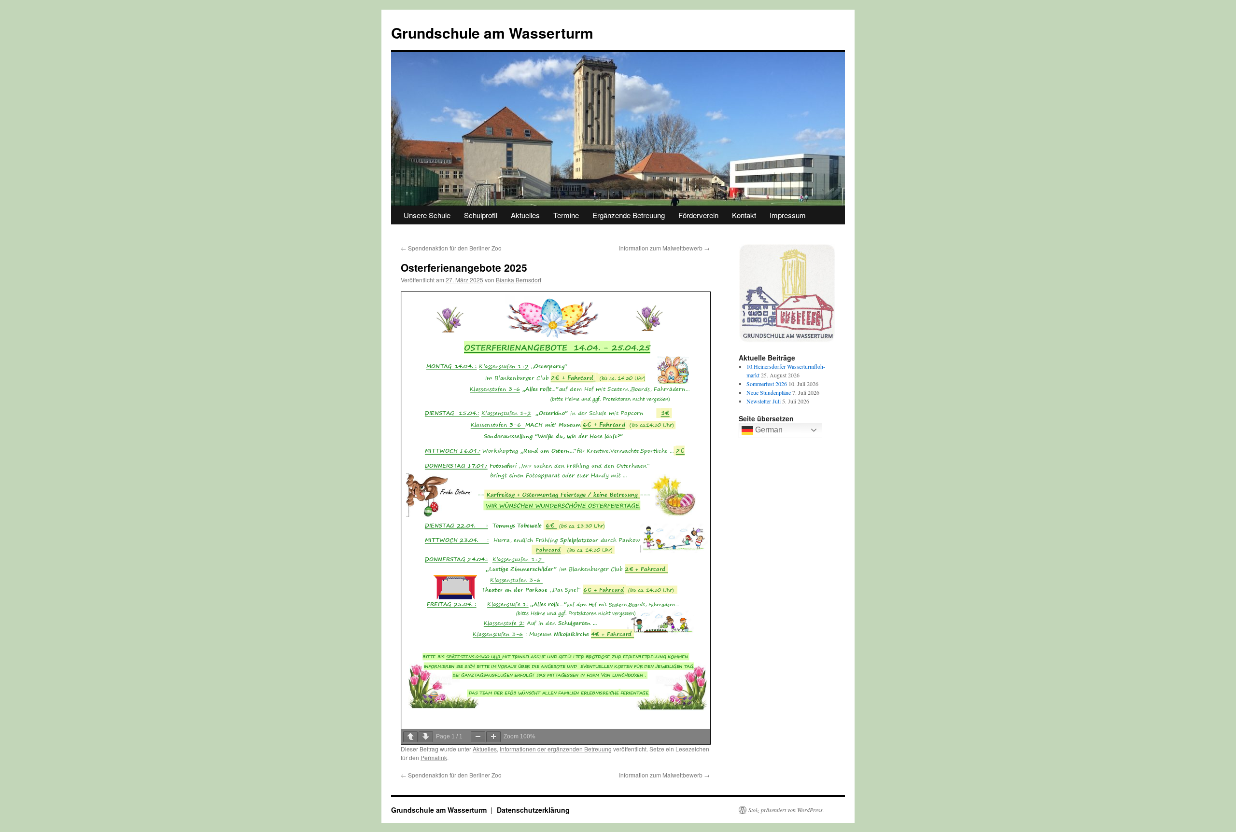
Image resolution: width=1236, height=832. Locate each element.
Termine (566, 215)
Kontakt (744, 215)
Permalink (434, 757)
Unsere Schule (427, 215)
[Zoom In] (493, 736)
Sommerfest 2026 (766, 384)
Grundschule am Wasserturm (492, 32)
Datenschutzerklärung (533, 810)
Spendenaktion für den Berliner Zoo (451, 248)
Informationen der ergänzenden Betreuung (556, 749)
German (768, 430)
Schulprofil (480, 215)
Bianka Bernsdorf (518, 280)
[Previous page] (410, 736)
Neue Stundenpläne (768, 392)
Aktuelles (525, 215)
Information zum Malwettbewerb (664, 248)
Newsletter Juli (763, 401)
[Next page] (426, 736)
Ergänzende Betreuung (628, 215)
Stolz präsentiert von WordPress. (786, 810)
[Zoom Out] (478, 736)
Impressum (788, 215)
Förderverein (698, 215)
